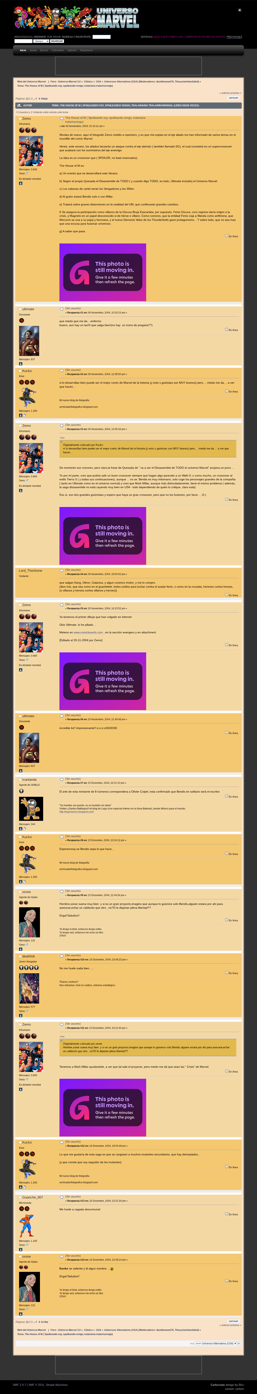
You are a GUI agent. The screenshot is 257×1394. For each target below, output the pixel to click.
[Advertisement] (128, 66)
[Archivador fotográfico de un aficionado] (24, 416)
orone (26, 892)
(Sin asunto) (73, 308)
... (34, 98)
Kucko (27, 371)
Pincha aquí (234, 36)
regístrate (83, 36)
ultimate (28, 309)
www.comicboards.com (88, 632)
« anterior (224, 93)
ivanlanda (29, 779)
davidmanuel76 (165, 81)
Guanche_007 (32, 1197)
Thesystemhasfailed (186, 81)
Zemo (26, 118)
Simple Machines (57, 1384)
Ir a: (192, 1343)
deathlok (28, 956)
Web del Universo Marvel (31, 81)
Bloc (241, 1384)
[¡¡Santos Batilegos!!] (24, 829)
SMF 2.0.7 (19, 1384)
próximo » (235, 93)
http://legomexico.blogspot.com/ (76, 811)
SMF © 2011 (36, 1384)
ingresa (67, 36)
